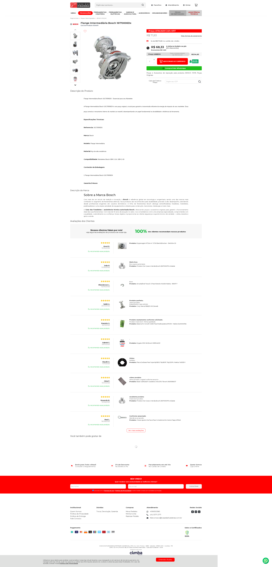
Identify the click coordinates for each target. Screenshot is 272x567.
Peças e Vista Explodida (88, 18)
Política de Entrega (78, 516)
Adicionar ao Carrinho (174, 61)
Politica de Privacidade (123, 490)
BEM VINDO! (136, 479)
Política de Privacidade (69, 563)
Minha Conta (131, 514)
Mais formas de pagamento (191, 36)
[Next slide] (75, 84)
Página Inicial (74, 18)
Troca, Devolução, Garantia (107, 511)
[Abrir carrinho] (198, 5)
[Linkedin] (199, 512)
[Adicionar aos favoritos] (85, 31)
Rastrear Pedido (132, 516)
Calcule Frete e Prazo (155, 81)
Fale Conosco (75, 519)
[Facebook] (192, 512)
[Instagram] (196, 512)
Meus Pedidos (131, 511)
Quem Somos (75, 511)
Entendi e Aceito (165, 560)
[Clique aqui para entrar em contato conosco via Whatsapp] (266, 561)
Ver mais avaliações (136, 430)
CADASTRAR (193, 486)
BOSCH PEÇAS (101, 18)
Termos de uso (109, 490)
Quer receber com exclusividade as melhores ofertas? (136, 482)
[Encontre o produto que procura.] (143, 5)
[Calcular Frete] (199, 81)
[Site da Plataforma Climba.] (136, 552)
